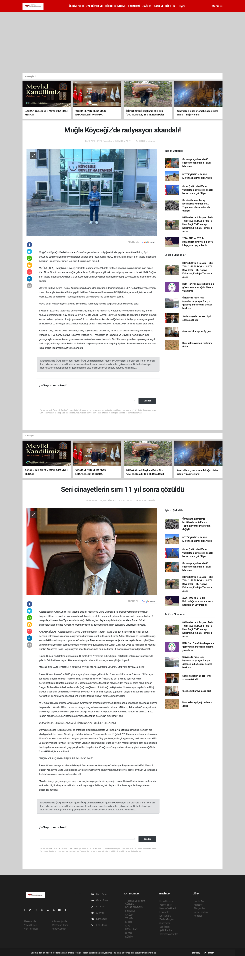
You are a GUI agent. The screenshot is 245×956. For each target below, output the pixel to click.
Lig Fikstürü (165, 915)
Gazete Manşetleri (169, 934)
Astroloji (198, 915)
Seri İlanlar (165, 926)
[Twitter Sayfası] (31, 910)
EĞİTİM (129, 936)
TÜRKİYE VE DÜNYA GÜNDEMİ (84, 6)
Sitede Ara (199, 901)
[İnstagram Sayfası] (37, 910)
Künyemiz (101, 919)
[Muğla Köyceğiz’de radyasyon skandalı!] (91, 192)
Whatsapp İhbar (60, 925)
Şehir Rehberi (166, 930)
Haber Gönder (59, 928)
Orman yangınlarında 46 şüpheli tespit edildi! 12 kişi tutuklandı (196, 163)
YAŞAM (158, 6)
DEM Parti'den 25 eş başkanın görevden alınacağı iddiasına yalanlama (198, 287)
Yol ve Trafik (166, 904)
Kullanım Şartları (60, 921)
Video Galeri (102, 900)
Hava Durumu (167, 901)
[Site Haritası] (60, 910)
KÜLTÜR (170, 6)
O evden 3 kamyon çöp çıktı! (197, 331)
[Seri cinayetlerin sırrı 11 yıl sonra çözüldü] (91, 551)
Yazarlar (100, 906)
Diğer (182, 6)
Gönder (147, 400)
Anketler (198, 904)
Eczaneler (165, 912)
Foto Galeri (102, 894)
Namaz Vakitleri (168, 908)
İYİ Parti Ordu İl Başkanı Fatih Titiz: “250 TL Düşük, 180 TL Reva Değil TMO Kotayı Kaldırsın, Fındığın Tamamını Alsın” (197, 224)
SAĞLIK (146, 6)
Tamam (210, 953)
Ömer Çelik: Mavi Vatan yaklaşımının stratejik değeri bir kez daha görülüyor (197, 190)
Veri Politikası (31, 928)
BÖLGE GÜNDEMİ (115, 6)
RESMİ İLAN (131, 929)
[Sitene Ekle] (66, 910)
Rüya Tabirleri (201, 912)
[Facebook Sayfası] (26, 910)
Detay (197, 953)
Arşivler (100, 912)
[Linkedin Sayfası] (49, 910)
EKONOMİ (134, 6)
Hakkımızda (30, 921)
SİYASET (130, 933)
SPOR (128, 925)
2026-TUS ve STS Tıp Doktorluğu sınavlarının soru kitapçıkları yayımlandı (197, 242)
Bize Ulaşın (101, 925)
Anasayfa (29, 76)
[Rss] (55, 910)
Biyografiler (200, 908)
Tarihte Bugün (167, 919)
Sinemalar (165, 923)
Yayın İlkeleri (30, 925)
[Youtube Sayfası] (43, 910)
